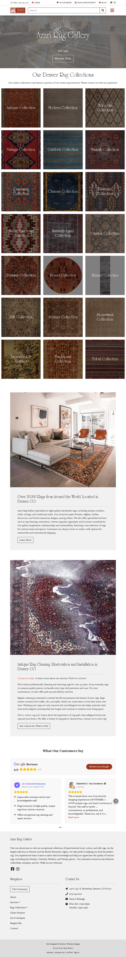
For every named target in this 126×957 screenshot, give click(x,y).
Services (14, 902)
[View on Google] (71, 785)
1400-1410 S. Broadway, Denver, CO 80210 (90, 888)
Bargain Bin (16, 923)
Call (21, 2)
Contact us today (26, 678)
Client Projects (17, 912)
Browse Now (63, 59)
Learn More (25, 539)
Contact (14, 928)
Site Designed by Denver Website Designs (63, 944)
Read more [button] (73, 817)
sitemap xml (60, 952)
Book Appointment (86, 2)
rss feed (69, 952)
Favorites (65, 2)
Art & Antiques (17, 917)
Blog (104, 2)
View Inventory (20, 889)
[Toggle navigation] (112, 10)
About (13, 897)
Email (37, 2)
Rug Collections (18, 907)
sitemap (50, 952)
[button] (10, 801)
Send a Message (77, 898)
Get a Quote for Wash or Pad (34, 725)
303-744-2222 (75, 893)
